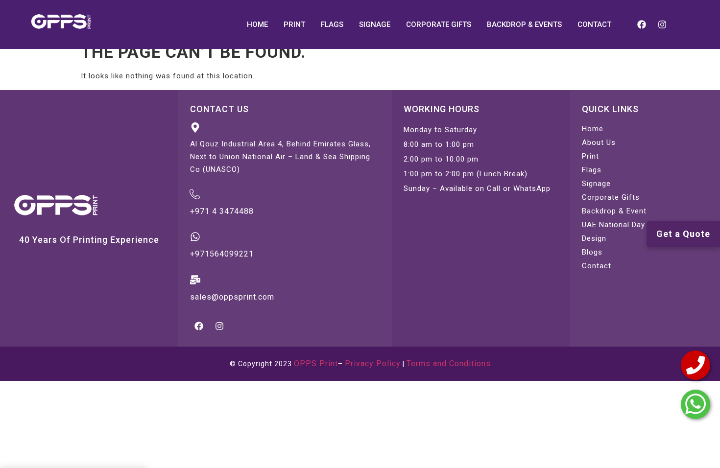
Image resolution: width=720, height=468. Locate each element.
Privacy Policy (373, 363)
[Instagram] (662, 24)
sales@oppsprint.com (232, 297)
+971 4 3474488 (222, 211)
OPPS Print (316, 363)
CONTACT (594, 24)
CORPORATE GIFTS (438, 24)
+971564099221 (222, 253)
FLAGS (332, 24)
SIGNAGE (374, 24)
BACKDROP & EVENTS (524, 24)
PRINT (294, 24)
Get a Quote (683, 234)
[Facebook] (641, 24)
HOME (257, 24)
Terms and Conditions (449, 363)
